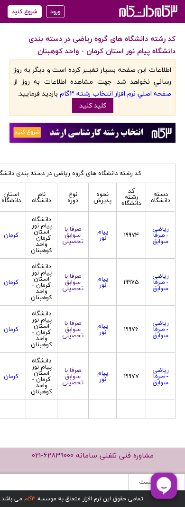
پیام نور (102, 234)
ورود (55, 12)
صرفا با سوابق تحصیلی (72, 235)
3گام (30, 499)
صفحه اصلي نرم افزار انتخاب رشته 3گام (115, 93)
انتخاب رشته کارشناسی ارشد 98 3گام (147, 11)
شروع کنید (24, 12)
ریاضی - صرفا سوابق (160, 235)
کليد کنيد (92, 105)
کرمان (11, 235)
